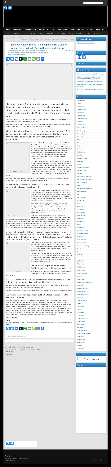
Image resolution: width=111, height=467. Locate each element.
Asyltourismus (81, 125)
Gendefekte (80, 173)
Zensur (79, 345)
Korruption (80, 221)
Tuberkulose (81, 321)
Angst (79, 103)
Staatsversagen (33, 52)
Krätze (79, 224)
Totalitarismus (81, 315)
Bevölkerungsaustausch (28, 50)
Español (79, 155)
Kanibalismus (81, 212)
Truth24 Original (29, 33)
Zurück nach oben (100, 456)
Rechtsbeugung (82, 273)
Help (63, 33)
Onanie (79, 258)
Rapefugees (81, 270)
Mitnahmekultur (82, 243)
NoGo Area (80, 255)
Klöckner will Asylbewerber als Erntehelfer (89, 81)
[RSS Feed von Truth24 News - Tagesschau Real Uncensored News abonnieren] (6, 3)
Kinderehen (80, 218)
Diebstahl (80, 140)
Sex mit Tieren (81, 291)
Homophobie (81, 197)
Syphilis (79, 303)
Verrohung (80, 336)
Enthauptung (81, 152)
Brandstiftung (81, 134)
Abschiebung (81, 100)
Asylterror (18, 50)
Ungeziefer (80, 327)
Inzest (79, 203)
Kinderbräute (81, 215)
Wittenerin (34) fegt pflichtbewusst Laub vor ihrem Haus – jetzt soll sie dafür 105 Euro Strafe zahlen (47, 39)
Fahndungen (37, 50)
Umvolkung (16, 54)
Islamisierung (11, 52)
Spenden (79, 33)
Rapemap (88, 33)
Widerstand (80, 342)
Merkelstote (80, 237)
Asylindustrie (81, 116)
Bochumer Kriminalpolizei (16, 290)
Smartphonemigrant (83, 294)
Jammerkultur (81, 209)
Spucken (80, 297)
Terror (79, 309)
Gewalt (79, 185)
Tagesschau (16, 33)
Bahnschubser (81, 128)
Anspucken (80, 106)
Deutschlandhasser (83, 137)
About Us (50, 33)
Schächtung (80, 279)
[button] (9, 355)
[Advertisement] (91, 399)
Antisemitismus (81, 109)
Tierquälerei (81, 312)
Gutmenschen (81, 191)
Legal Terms (102, 460)
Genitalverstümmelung (84, 176)
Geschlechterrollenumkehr (85, 179)
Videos (71, 33)
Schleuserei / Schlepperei (85, 282)
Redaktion (70, 50)
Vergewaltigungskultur (84, 333)
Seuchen (80, 285)
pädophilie (80, 261)
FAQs (57, 33)
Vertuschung (22, 54)
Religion (79, 276)
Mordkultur (80, 249)
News (27, 52)
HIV (78, 194)
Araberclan (80, 112)
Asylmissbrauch (12, 50)
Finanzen (80, 164)
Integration (44, 50)
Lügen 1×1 (97, 33)
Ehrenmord (80, 143)
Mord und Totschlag (20, 52)
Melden (40, 33)
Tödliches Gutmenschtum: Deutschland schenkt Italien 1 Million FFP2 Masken (88, 77)
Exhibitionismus (82, 158)
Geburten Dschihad (83, 167)
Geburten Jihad (82, 170)
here (88, 460)
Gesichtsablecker (82, 182)
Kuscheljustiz (81, 227)
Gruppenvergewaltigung (84, 188)
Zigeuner (80, 349)
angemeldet (13, 350)
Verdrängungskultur (83, 330)
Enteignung (80, 149)
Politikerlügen (81, 267)
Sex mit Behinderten (83, 288)
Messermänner (81, 240)
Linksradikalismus (82, 231)
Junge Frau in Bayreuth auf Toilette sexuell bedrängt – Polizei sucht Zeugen (25, 38)
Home (7, 33)
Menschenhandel (82, 234)
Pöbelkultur (80, 264)
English (79, 146)
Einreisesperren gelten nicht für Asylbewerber (90, 74)
